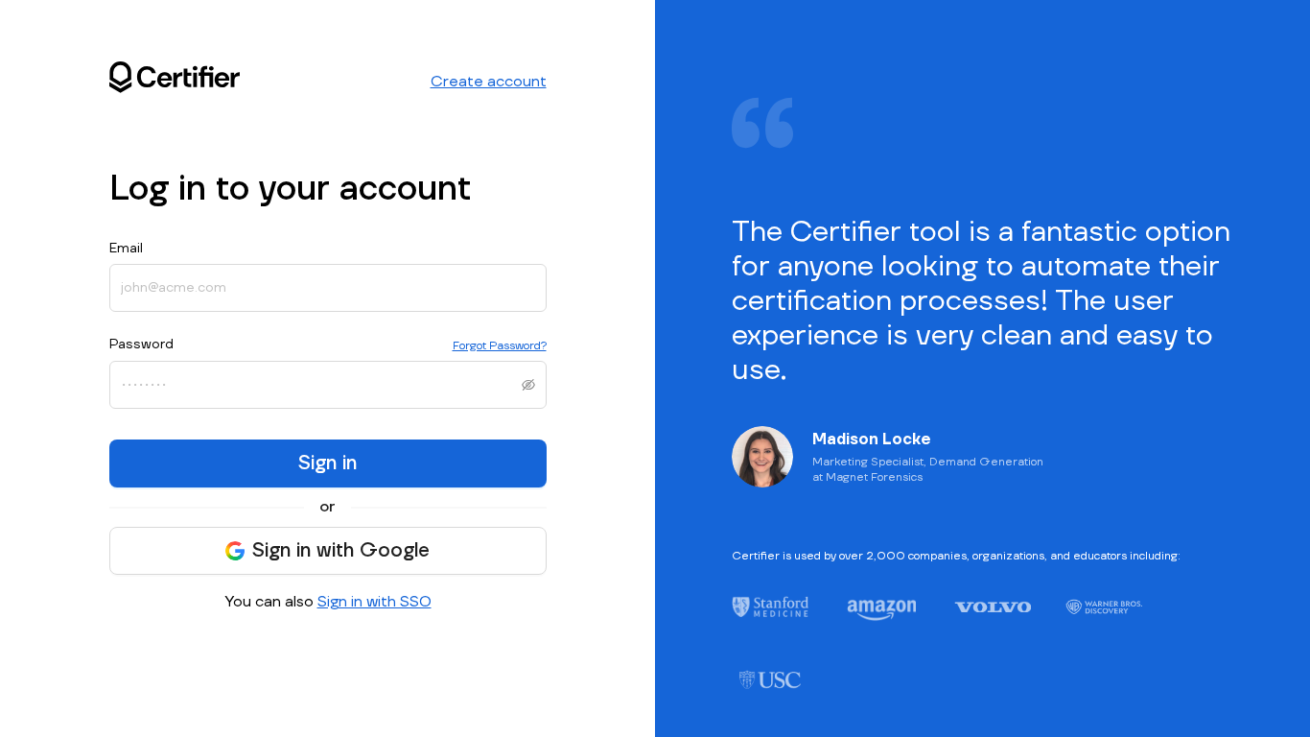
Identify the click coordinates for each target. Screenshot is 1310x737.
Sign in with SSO (374, 601)
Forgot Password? (500, 346)
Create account (489, 81)
